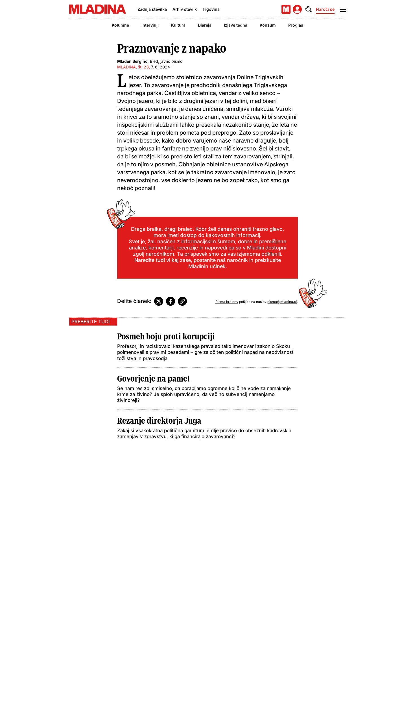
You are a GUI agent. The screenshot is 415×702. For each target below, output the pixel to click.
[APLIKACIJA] (285, 9)
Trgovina (211, 9)
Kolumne (120, 25)
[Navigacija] (343, 9)
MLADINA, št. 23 (133, 66)
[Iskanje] (308, 9)
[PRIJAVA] (297, 9)
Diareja (204, 25)
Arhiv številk (184, 9)
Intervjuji (150, 25)
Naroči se (325, 9)
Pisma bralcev (226, 302)
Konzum (268, 25)
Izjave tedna (235, 25)
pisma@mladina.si (282, 302)
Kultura (178, 25)
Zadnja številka (152, 9)
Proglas (295, 25)
